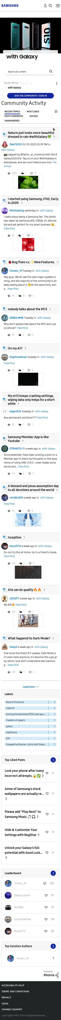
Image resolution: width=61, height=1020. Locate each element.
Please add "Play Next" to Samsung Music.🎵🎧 (23, 814)
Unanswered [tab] (12, 120)
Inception (14, 537)
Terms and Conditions (15, 991)
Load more (29, 686)
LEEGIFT (14, 598)
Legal (5, 1003)
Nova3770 (15, 546)
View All (30, 759)
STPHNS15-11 (17, 448)
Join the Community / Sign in (30, 95)
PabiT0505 (16, 144)
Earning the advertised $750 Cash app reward (27, 714)
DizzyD (13, 647)
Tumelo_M (16, 270)
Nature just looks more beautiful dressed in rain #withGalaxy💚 (31, 135)
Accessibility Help (13, 985)
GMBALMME (17, 317)
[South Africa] (9, 5)
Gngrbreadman (18, 357)
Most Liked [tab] (33, 111)
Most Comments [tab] (14, 116)
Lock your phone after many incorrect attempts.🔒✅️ (24, 773)
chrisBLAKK (16, 497)
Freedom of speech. (15, 720)
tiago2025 (15, 411)
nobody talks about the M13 (27, 309)
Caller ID (10, 708)
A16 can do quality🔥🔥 (24, 590)
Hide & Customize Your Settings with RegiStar (21, 832)
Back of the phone (15, 702)
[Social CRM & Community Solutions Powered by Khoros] (51, 974)
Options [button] (51, 83)
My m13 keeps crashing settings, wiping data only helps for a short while (31, 400)
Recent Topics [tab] (12, 111)
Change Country (12, 1009)
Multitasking (17, 210)
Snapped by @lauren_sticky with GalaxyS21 (27, 744)
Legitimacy (11, 732)
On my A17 (15, 348)
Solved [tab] (34, 116)
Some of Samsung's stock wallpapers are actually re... (24, 791)
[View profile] (4, 144)
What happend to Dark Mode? (29, 638)
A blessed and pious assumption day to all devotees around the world (33, 488)
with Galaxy (8, 149)
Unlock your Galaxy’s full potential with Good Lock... (24, 850)
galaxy (9, 726)
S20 (8, 738)
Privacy (6, 997)
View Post (9, 228)
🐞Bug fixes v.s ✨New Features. (31, 262)
